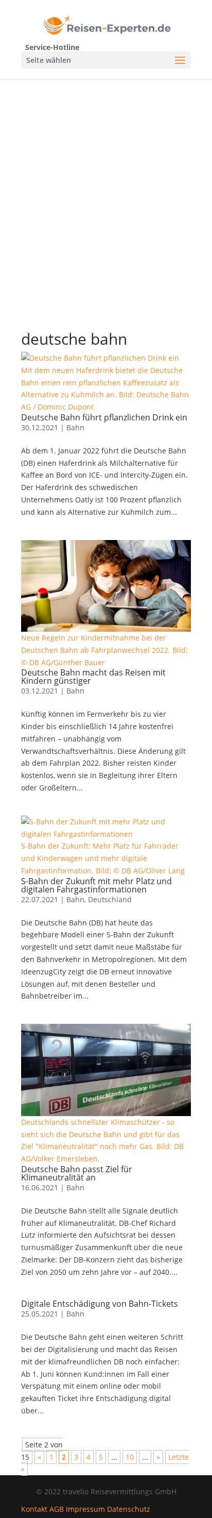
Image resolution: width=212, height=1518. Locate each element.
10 (130, 1457)
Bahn (75, 427)
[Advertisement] (106, 190)
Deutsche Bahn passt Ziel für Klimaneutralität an (76, 1173)
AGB (56, 1509)
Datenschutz (128, 1509)
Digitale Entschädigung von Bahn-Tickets (99, 1303)
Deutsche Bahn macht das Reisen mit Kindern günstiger (93, 676)
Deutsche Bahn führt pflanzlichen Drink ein (104, 417)
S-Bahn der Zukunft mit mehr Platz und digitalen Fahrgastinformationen (96, 885)
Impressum (85, 1509)
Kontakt (34, 1509)
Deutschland (110, 899)
